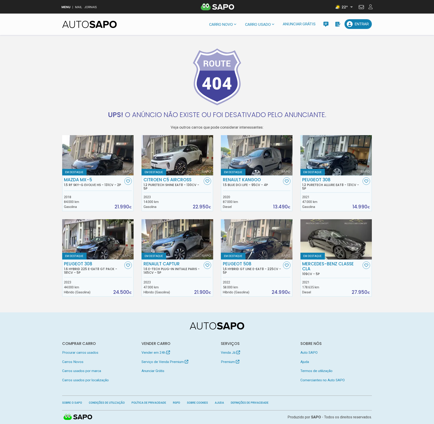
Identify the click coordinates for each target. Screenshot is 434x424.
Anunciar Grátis (299, 24)
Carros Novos (72, 362)
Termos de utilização (316, 371)
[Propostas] (337, 24)
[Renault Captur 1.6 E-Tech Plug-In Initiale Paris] (177, 239)
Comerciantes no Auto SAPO (322, 380)
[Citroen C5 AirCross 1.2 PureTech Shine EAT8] (177, 155)
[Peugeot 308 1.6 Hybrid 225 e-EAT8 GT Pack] (98, 239)
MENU (65, 7)
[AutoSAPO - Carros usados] (89, 24)
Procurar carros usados (80, 353)
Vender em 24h (154, 353)
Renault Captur (172, 268)
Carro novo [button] (221, 24)
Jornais (90, 7)
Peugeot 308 (330, 184)
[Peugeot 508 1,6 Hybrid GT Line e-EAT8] (256, 239)
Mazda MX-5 (92, 182)
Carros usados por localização (85, 380)
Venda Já (228, 353)
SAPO (78, 417)
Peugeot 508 (252, 268)
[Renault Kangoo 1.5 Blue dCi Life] (256, 155)
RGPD (176, 402)
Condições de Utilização (107, 402)
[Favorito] (128, 181)
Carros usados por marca (81, 371)
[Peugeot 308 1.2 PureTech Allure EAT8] (336, 155)
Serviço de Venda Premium (163, 362)
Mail (78, 7)
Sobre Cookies (197, 402)
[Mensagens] (326, 24)
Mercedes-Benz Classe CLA (328, 268)
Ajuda (304, 362)
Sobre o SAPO (72, 402)
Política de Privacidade (149, 402)
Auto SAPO (309, 353)
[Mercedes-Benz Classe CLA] (336, 239)
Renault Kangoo (245, 182)
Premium (228, 362)
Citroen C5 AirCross (171, 184)
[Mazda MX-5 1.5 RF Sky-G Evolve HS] (98, 155)
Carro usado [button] (258, 24)
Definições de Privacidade (250, 402)
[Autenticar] (361, 7)
